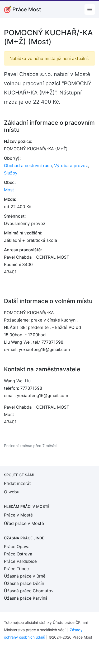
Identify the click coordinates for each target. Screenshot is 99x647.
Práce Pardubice (20, 561)
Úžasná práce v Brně (24, 576)
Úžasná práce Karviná (26, 598)
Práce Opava (17, 546)
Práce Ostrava (18, 553)
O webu (11, 491)
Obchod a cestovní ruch (28, 165)
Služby (10, 172)
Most (9, 189)
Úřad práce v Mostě (24, 523)
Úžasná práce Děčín (24, 583)
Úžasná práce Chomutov (29, 590)
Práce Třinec (16, 568)
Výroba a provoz (71, 165)
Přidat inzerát (17, 483)
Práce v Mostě (18, 515)
